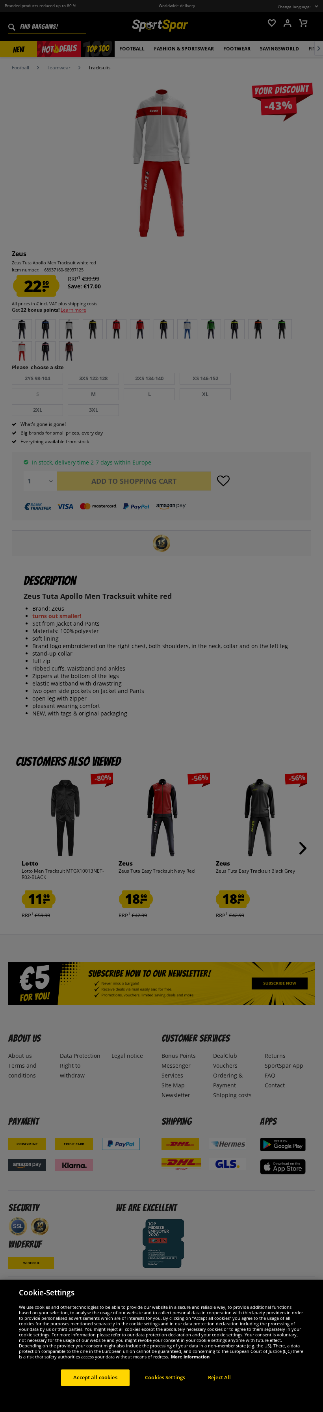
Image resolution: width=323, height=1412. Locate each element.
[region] (161, 1346)
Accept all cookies (95, 1377)
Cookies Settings (165, 1377)
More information (190, 1357)
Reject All (219, 1377)
